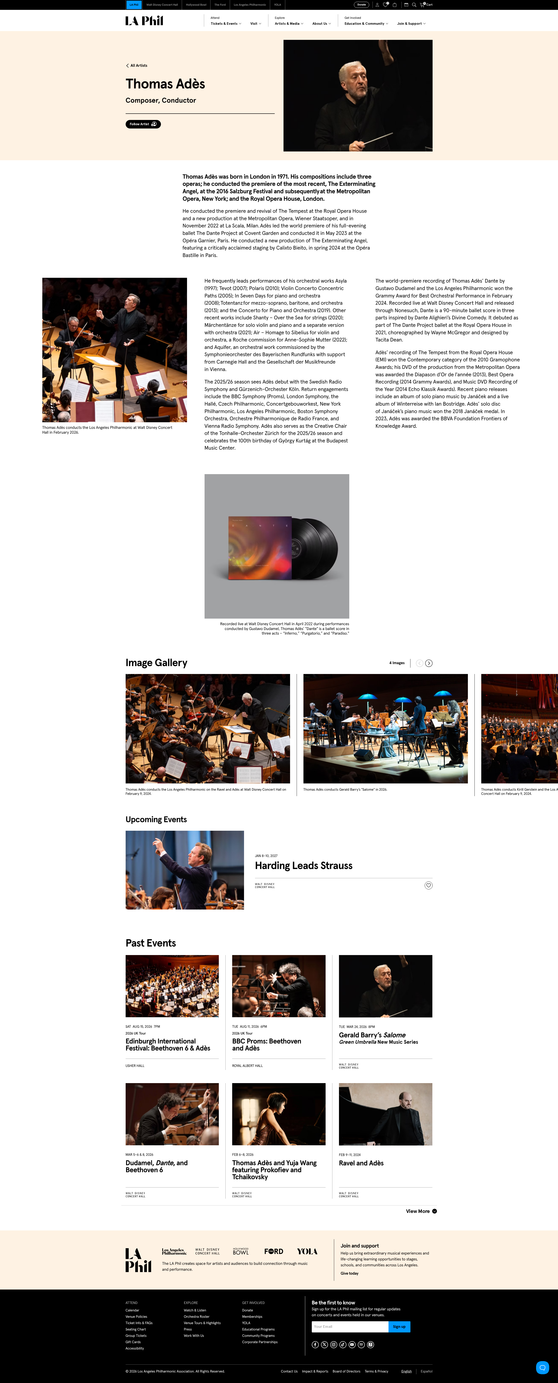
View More (418, 1211)
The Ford (220, 5)
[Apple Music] (370, 1344)
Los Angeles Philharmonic (250, 5)
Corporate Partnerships (260, 1342)
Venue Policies (136, 1317)
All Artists (139, 66)
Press (188, 1329)
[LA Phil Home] (144, 20)
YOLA (277, 5)
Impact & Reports (315, 1371)
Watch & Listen (195, 1310)
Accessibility (135, 1348)
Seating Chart (136, 1329)
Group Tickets (136, 1336)
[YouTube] (352, 1344)
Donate (361, 5)
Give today (349, 1274)
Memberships (252, 1317)
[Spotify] (361, 1344)
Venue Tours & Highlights (202, 1323)
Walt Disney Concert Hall (162, 5)
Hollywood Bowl (196, 5)
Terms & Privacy (376, 1371)
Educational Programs (258, 1329)
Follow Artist (139, 124)
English (406, 1371)
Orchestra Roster (197, 1317)
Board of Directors (346, 1371)
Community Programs (258, 1336)
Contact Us (289, 1371)
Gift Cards (133, 1342)
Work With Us (194, 1336)
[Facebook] (315, 1344)
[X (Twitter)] (324, 1344)
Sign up (399, 1327)
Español (426, 1371)
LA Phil (134, 5)
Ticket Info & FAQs (139, 1323)
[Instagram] (333, 1344)
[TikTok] (342, 1344)
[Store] (395, 4)
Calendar (132, 1310)
